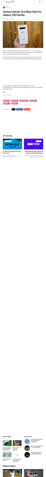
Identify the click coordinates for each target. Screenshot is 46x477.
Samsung (7, 103)
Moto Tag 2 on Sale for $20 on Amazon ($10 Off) (37, 446)
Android (6, 100)
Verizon (6, 95)
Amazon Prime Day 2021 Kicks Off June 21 (12, 152)
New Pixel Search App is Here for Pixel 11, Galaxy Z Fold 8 (17, 460)
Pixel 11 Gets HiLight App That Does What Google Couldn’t (7, 448)
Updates (15, 103)
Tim (7, 6)
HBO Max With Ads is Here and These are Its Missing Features (34, 152)
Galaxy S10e (33, 100)
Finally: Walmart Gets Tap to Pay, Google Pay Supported (36, 440)
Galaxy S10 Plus (24, 100)
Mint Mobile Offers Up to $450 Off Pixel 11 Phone (36, 453)
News (6, 471)
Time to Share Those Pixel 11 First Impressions (17, 448)
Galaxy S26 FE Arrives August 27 (7, 460)
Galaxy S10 (15, 100)
